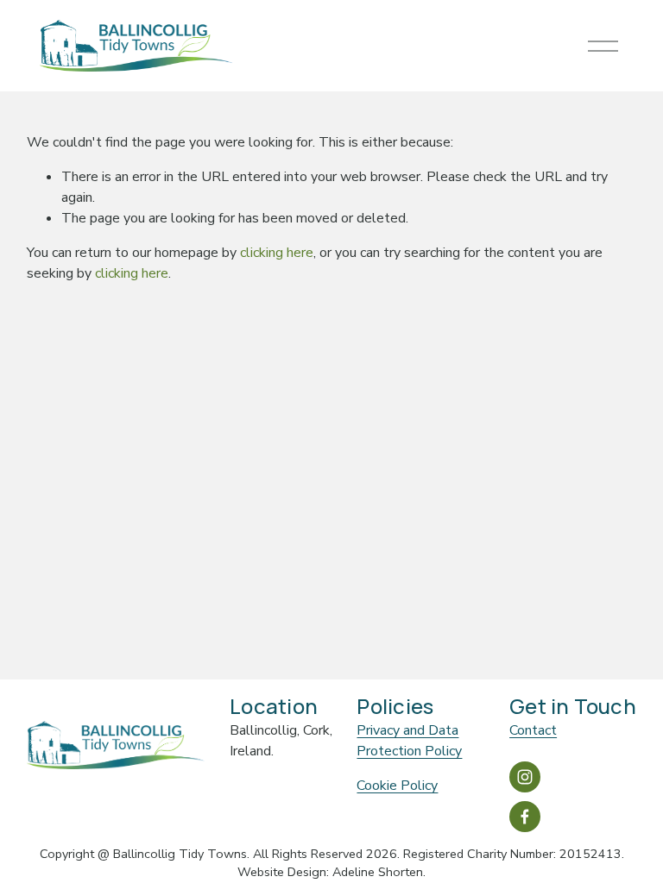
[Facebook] (524, 816)
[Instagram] (524, 776)
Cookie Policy (397, 785)
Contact (533, 730)
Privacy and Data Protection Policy (409, 741)
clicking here (276, 252)
